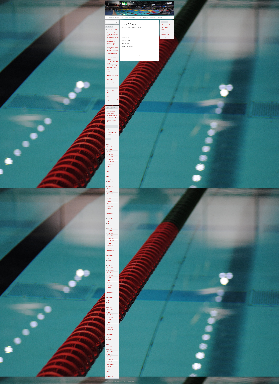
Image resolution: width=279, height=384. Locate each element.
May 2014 (109, 371)
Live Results (165, 27)
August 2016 (110, 317)
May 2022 (109, 226)
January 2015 (110, 354)
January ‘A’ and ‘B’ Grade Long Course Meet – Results (112, 57)
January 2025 (110, 156)
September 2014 (110, 364)
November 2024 (110, 159)
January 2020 (110, 245)
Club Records (139, 17)
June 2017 (109, 302)
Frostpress (131, 381)
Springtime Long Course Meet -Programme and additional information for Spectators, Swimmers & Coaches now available (112, 50)
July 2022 (109, 221)
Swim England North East (112, 117)
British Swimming (111, 111)
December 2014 (110, 356)
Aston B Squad (129, 23)
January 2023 (110, 208)
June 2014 (109, 369)
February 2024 (110, 179)
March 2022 (109, 230)
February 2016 (110, 327)
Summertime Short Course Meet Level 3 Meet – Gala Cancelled (112, 43)
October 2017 (110, 295)
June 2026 (109, 142)
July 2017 (109, 300)
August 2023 (110, 193)
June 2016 (109, 322)
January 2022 (110, 235)
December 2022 (110, 211)
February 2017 (110, 309)
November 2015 (110, 332)
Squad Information (153, 17)
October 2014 (110, 361)
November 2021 (110, 238)
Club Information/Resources (114, 17)
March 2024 (109, 176)
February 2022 (110, 233)
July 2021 (109, 243)
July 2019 (109, 260)
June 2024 (109, 169)
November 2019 (110, 250)
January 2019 (110, 268)
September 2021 (110, 240)
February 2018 (110, 287)
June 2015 (109, 342)
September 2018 (110, 272)
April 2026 (109, 144)
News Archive (145, 17)
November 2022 (110, 213)
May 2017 (109, 305)
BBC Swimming (110, 129)
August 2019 (110, 258)
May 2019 (109, 263)
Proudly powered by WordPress (112, 381)
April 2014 (109, 374)
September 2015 (110, 334)
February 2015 (110, 351)
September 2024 (110, 161)
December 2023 (110, 184)
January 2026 (110, 147)
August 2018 (110, 275)
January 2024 (110, 181)
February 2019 (110, 265)
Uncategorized (165, 37)
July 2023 (109, 196)
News (122, 17)
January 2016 (110, 329)
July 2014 (109, 366)
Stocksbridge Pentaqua (112, 103)
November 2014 (110, 359)
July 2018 (109, 277)
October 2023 (110, 188)
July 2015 (109, 339)
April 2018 (109, 285)
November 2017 (110, 292)
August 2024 (110, 164)
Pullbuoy (109, 134)
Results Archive (165, 34)
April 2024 (109, 174)
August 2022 (110, 218)
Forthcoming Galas (166, 24)
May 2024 (109, 171)
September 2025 (110, 149)
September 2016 (110, 314)
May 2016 (109, 324)
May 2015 (109, 344)
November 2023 (110, 186)
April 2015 (109, 347)
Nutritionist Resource (111, 132)
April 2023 (109, 203)
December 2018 (110, 270)
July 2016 (109, 319)
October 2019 (110, 253)
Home (106, 17)
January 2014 (110, 376)
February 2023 (110, 206)
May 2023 (109, 201)
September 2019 (110, 255)
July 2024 (109, 166)
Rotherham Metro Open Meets (130, 17)
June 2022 (109, 223)
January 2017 (110, 312)
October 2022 (110, 216)
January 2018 (110, 290)
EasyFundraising (161, 17)
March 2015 (109, 349)
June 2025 (109, 151)
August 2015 (110, 337)
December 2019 (110, 248)
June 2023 (109, 198)
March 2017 (109, 307)
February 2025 (110, 154)
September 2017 (110, 297)
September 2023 (110, 191)
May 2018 (109, 282)
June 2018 (109, 280)
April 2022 (109, 228)
